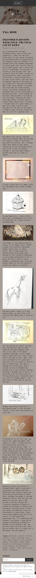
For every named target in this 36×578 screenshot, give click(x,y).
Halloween (14, 542)
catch (13, 538)
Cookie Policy (12, 571)
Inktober (26, 544)
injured (6, 544)
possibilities (21, 546)
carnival (6, 538)
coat (27, 538)
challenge (20, 538)
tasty (5, 550)
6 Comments (14, 550)
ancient (21, 536)
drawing (16, 540)
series (29, 548)
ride (18, 548)
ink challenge (15, 544)
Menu (19, 3)
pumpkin (12, 548)
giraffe (29, 540)
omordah (11, 546)
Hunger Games (24, 542)
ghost (22, 540)
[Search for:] (18, 559)
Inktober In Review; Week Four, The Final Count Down (17, 42)
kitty (5, 546)
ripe (23, 548)
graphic (6, 542)
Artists (29, 536)
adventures (13, 536)
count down (7, 540)
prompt (5, 548)
